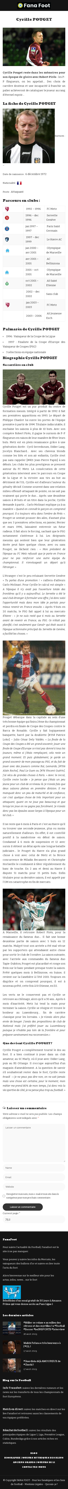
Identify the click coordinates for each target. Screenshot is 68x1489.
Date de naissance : (14, 174)
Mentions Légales (34, 1484)
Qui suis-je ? (51, 1484)
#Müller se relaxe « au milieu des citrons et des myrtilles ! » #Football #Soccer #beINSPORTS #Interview (44, 1326)
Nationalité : (10, 183)
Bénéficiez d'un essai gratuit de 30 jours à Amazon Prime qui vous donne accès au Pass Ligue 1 (32, 1302)
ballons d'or (27, 1263)
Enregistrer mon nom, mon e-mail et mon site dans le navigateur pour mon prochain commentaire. (32, 1196)
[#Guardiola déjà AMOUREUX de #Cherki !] (12, 1365)
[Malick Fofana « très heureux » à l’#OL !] (12, 1347)
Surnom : (60, 135)
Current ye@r (11, 1213)
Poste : (7, 191)
